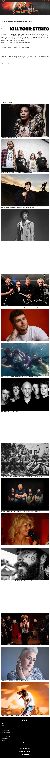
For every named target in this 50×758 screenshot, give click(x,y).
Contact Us (3, 740)
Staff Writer (11, 23)
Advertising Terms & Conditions (6, 732)
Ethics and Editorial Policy (5, 730)
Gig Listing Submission (5, 738)
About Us (3, 725)
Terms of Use (3, 728)
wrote (9, 51)
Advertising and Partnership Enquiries (7, 736)
